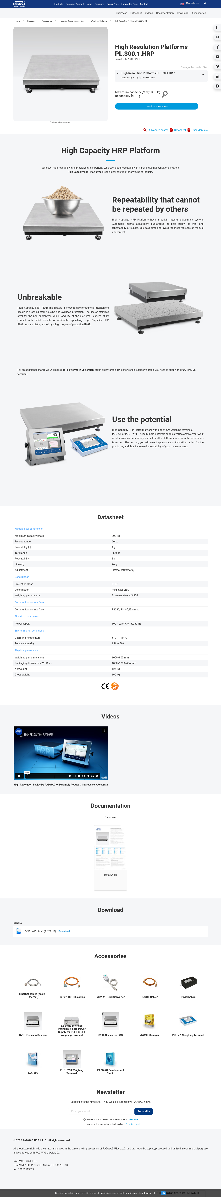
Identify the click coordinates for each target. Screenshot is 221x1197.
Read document (133, 1124)
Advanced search (158, 130)
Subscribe (143, 1111)
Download (182, 13)
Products (31, 21)
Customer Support (75, 4)
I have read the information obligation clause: (113, 1124)
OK (163, 1193)
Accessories (199, 13)
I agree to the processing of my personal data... (107, 1119)
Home (17, 21)
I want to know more (157, 106)
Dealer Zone (113, 4)
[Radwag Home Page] (19, 4)
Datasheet (136, 13)
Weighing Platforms (99, 21)
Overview (121, 13)
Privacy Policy (150, 1193)
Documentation (165, 13)
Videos (149, 13)
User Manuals (200, 130)
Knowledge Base (129, 4)
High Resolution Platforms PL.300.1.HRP (131, 21)
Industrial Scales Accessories (72, 21)
